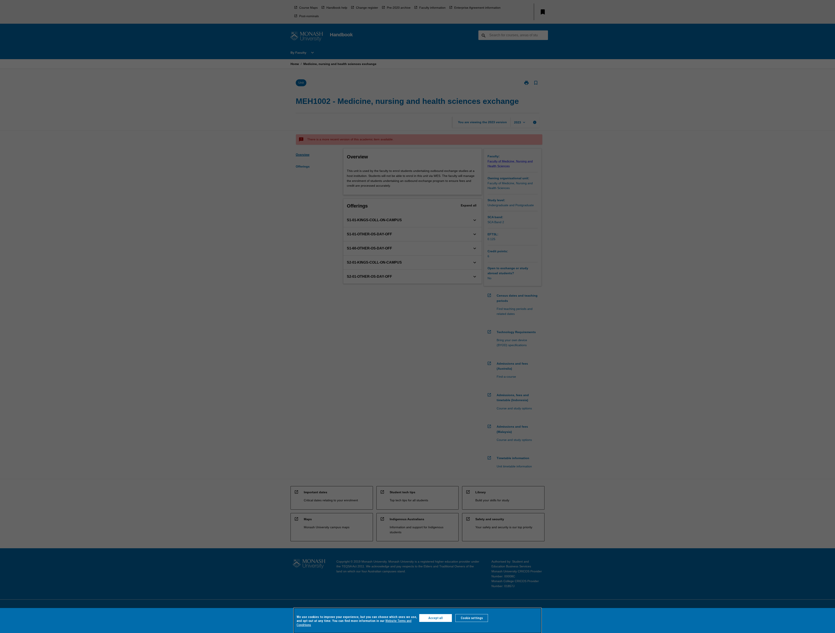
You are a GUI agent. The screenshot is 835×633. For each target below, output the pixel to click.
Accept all (435, 618)
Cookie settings (472, 618)
